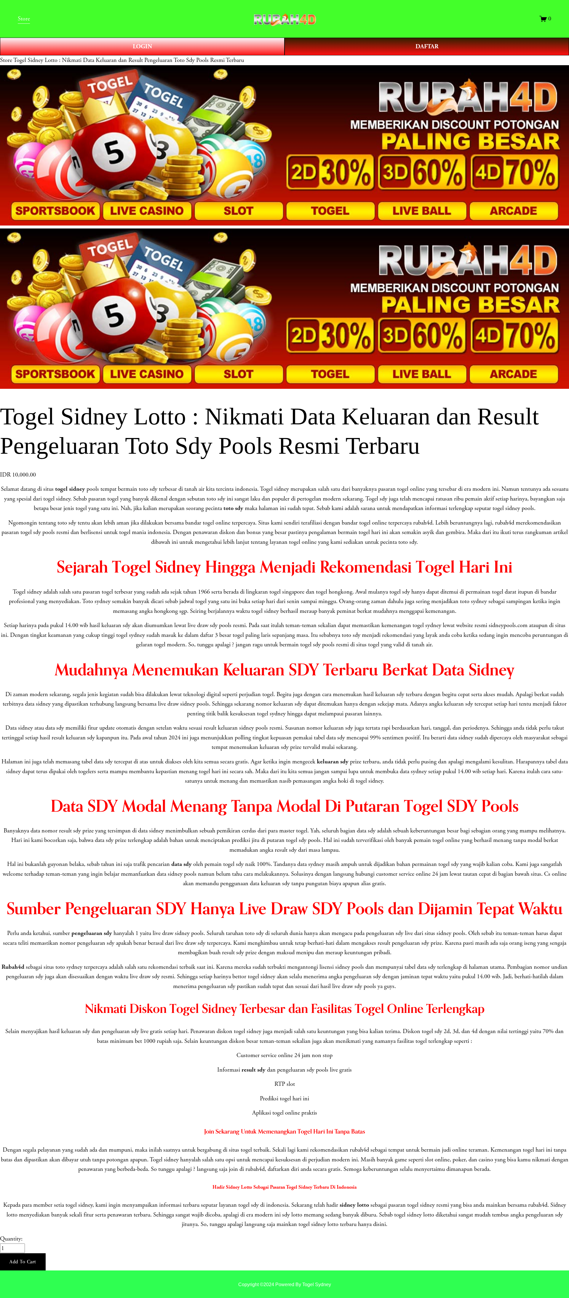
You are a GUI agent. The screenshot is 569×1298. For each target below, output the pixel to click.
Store (6, 60)
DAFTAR (426, 46)
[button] (23, 1261)
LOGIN (142, 46)
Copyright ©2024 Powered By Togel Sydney (284, 1284)
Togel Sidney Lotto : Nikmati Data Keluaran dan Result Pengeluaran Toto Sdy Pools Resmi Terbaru (128, 60)
